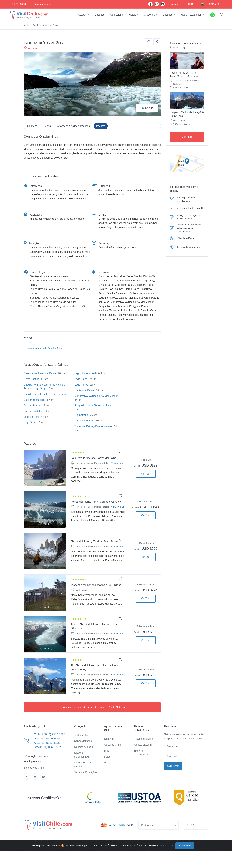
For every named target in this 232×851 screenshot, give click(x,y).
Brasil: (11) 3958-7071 (48, 747)
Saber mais (167, 845)
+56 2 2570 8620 (18, 4)
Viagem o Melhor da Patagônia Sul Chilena (187, 114)
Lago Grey (29, 422)
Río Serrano (81, 415)
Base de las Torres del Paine (40, 373)
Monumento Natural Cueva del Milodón (96, 396)
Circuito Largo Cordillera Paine (41, 394)
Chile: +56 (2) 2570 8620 (49, 734)
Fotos (107, 756)
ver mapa (33, 48)
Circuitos (99, 14)
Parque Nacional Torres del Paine (93, 405)
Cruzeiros (149, 14)
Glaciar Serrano (32, 405)
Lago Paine (80, 379)
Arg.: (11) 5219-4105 (47, 742)
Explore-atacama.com (141, 752)
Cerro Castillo (31, 379)
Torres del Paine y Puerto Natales (93, 426)
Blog (106, 750)
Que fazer (115, 14)
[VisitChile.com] (48, 824)
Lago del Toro (31, 416)
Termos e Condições (85, 772)
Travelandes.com (143, 739)
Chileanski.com (143, 744)
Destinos (168, 14)
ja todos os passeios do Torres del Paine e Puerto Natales (92, 707)
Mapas (108, 762)
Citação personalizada (82, 755)
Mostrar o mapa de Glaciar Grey (44, 348)
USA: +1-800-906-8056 (48, 738)
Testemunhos (81, 735)
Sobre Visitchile (83, 741)
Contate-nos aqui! (42, 4)
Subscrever (173, 765)
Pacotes (82, 14)
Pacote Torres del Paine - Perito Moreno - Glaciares (184, 74)
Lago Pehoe (81, 384)
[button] (176, 4)
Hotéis (132, 14)
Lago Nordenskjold (85, 373)
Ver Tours (187, 137)
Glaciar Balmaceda (34, 399)
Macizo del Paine (84, 390)
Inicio (26, 25)
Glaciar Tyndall (32, 411)
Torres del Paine (83, 420)
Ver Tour (145, 473)
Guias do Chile (112, 744)
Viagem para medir (191, 14)
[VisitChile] (29, 15)
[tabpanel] (45, 468)
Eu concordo (184, 845)
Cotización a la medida (82, 764)
